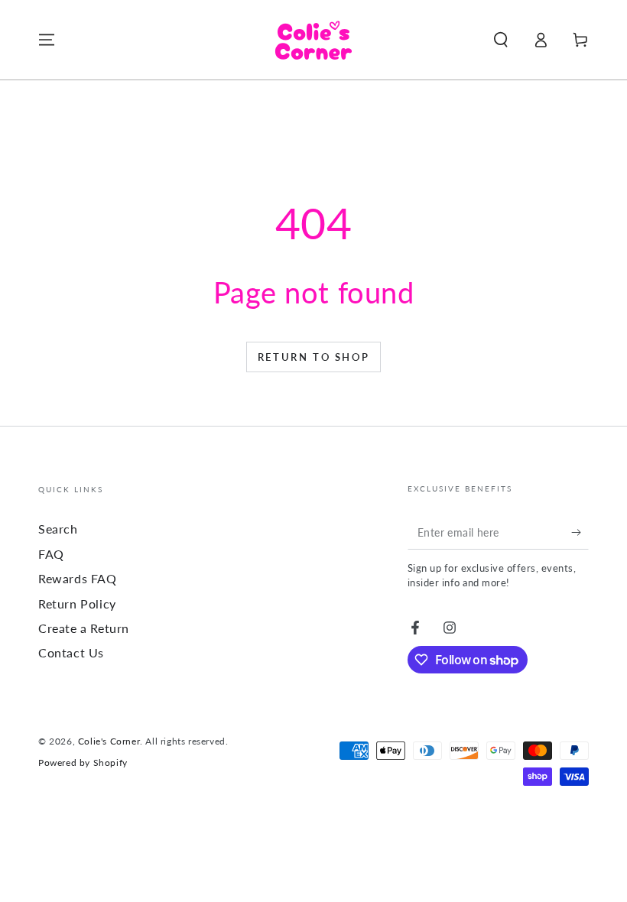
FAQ (51, 554)
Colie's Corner (109, 741)
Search (58, 528)
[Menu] (47, 40)
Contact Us (71, 652)
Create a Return (83, 628)
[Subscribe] (580, 532)
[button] (501, 40)
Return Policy (77, 603)
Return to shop (313, 357)
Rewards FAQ (77, 578)
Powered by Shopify (83, 762)
